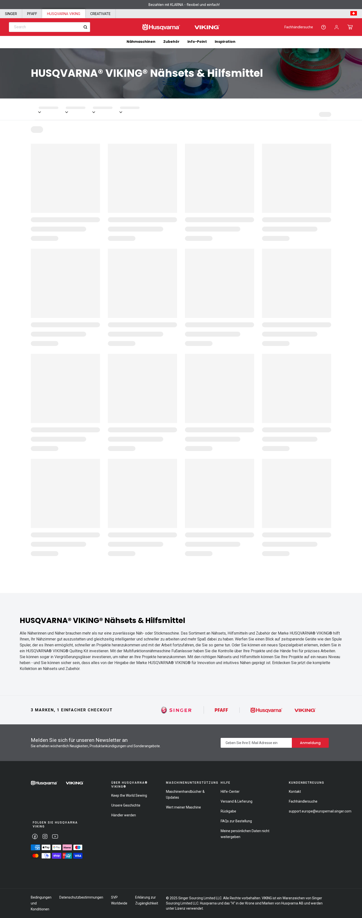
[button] (350, 27)
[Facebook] (35, 836)
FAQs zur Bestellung (236, 821)
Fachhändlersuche (298, 27)
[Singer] (177, 710)
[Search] (85, 27)
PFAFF (32, 14)
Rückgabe (228, 811)
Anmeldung (310, 742)
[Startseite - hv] (57, 783)
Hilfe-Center (230, 792)
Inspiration (225, 41)
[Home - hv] (181, 27)
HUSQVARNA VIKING (63, 14)
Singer (11, 14)
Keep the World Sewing (129, 795)
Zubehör (171, 41)
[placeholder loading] (52, 109)
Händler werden (123, 815)
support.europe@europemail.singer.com (320, 811)
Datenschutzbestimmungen (81, 897)
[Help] (323, 27)
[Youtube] (55, 836)
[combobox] (49, 27)
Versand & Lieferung (236, 801)
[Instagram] (45, 836)
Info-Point (197, 41)
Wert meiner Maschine (183, 807)
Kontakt (295, 792)
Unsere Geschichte (125, 805)
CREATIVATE (100, 14)
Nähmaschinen (141, 41)
